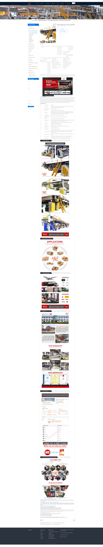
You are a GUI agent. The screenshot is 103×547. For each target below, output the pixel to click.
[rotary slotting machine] (33, 533)
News (41, 535)
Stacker (30, 42)
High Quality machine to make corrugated (45, 524)
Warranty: (64, 60)
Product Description (43, 75)
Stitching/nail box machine (32, 75)
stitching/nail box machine (52, 538)
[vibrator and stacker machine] (29, 536)
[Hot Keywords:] (74, 3)
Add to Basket (62, 31)
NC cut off (29, 51)
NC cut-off (30, 36)
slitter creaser (31, 41)
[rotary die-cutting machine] (29, 533)
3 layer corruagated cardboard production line (34, 31)
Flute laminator (30, 70)
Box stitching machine (31, 28)
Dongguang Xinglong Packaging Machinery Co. (46, 522)
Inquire (62, 29)
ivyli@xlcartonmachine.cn (31, 0)
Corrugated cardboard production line (33, 30)
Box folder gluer (30, 26)
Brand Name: (53, 59)
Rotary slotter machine (31, 57)
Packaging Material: (54, 57)
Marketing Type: (65, 61)
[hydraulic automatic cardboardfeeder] (33, 536)
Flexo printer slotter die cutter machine (33, 68)
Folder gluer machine (31, 72)
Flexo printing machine (31, 46)
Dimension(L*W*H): (65, 59)
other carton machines (51, 535)
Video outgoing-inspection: (66, 62)
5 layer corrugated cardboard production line (34, 33)
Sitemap (42, 538)
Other (29, 53)
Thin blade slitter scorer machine (33, 62)
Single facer (30, 39)
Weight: (41, 60)
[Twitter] (62, 0)
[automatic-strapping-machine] (37, 536)
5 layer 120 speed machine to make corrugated (58, 522)
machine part (30, 49)
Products (42, 534)
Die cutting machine (31, 44)
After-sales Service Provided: (43, 61)
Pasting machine (30, 55)
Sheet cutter (30, 59)
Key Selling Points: (54, 61)
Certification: (53, 60)
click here (66, 517)
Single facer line (31, 40)
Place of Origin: (42, 59)
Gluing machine (31, 34)
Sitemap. (55, 543)
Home (41, 531)
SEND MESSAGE (31, 106)
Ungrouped (29, 64)
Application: (64, 54)
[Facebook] (60, 0)
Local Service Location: (65, 51)
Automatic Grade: (65, 57)
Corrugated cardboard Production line (33, 66)
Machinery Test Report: (54, 62)
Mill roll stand (31, 35)
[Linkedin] (61, 0)
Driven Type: (53, 58)
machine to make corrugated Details (56, 524)
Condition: (64, 53)
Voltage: (64, 58)
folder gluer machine (51, 534)
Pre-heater (30, 37)
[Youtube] (64, 0)
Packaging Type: (42, 57)
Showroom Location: (65, 52)
